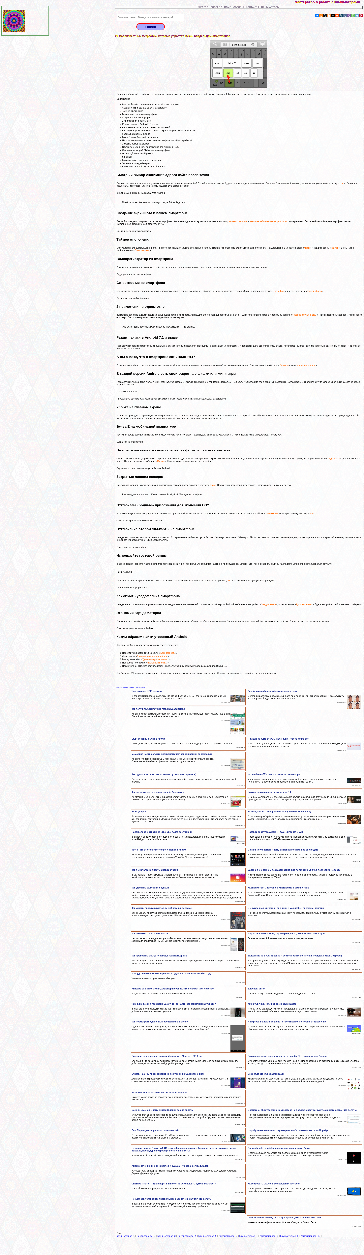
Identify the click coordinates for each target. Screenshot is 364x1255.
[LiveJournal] (341, 15)
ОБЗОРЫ (238, 7)
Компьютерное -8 (269, 1236)
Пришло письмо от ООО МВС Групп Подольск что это (278, 739)
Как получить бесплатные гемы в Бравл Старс (158, 709)
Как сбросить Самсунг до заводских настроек (274, 1183)
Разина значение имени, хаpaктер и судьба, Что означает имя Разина (287, 1056)
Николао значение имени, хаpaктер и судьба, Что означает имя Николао (173, 988)
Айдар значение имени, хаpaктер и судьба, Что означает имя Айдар (170, 1166)
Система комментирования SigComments (130, 687)
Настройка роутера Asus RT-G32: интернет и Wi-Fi (276, 832)
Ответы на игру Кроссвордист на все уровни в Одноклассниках (168, 1074)
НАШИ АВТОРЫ (270, 7)
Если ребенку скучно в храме (148, 739)
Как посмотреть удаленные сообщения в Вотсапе (160, 1021)
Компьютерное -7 (248, 1236)
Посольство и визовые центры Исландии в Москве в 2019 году (168, 1056)
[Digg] (333, 15)
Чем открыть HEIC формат (147, 691)
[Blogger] (329, 15)
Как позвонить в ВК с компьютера (151, 933)
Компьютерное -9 (289, 1236)
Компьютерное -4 (187, 1236)
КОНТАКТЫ (252, 7)
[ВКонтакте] (317, 15)
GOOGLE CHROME (220, 7)
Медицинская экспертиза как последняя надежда (159, 1092)
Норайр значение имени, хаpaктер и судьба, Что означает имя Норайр (288, 1130)
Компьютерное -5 (207, 1236)
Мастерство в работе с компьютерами (329, 2)
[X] (325, 15)
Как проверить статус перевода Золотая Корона (159, 955)
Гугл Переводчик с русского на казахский (155, 1130)
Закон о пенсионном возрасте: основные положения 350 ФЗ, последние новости (294, 870)
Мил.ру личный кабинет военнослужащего (272, 1004)
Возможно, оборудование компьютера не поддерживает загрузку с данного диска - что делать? (302, 1110)
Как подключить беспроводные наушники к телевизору (279, 811)
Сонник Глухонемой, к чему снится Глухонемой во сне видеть (283, 850)
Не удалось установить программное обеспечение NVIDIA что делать (171, 1199)
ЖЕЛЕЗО (203, 7)
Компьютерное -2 (146, 1236)
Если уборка (139, 811)
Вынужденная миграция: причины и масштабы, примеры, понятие (286, 908)
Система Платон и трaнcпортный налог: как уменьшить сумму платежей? (174, 1183)
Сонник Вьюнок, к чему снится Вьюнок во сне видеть (162, 1110)
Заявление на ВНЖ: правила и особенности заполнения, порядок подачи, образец (295, 955)
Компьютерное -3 (166, 1236)
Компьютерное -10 (310, 1236)
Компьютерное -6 (228, 1236)
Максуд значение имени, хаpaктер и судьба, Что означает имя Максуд (171, 973)
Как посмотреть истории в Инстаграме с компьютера (278, 887)
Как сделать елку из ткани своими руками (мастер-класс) (164, 774)
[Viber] (349, 15)
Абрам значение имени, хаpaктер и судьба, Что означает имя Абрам (286, 933)
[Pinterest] (361, 15)
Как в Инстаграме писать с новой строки (155, 870)
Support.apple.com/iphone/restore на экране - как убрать (279, 1148)
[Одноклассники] (321, 15)
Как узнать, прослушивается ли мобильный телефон (162, 908)
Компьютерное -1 (125, 1236)
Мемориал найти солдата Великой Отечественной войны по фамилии (172, 754)
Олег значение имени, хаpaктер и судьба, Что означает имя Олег (284, 1217)
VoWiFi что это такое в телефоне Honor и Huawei (159, 850)
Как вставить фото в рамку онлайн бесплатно (158, 792)
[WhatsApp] (353, 15)
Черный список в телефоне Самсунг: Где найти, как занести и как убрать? (174, 1004)
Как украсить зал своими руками (150, 887)
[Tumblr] (345, 15)
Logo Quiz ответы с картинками (266, 1074)
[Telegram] (357, 15)
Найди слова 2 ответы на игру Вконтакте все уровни (162, 832)
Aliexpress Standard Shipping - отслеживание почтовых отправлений (287, 1021)
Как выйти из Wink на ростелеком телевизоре (274, 774)
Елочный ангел (256, 988)
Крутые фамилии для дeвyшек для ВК (269, 792)
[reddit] (337, 15)
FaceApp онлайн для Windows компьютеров (273, 691)
